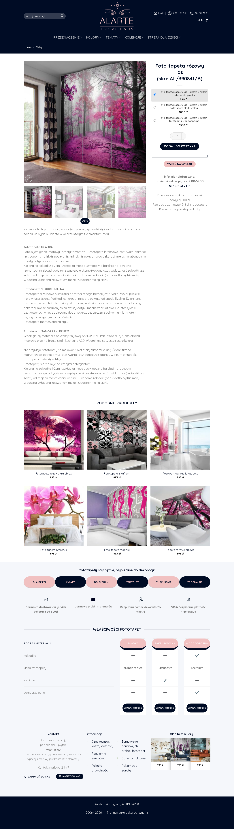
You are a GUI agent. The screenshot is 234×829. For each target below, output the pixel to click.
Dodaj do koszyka (179, 146)
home (27, 47)
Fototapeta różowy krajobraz (53, 473)
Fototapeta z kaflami (117, 473)
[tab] (84, 221)
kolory (92, 37)
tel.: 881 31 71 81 (179, 186)
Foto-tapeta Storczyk (53, 550)
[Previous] (31, 122)
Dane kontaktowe (134, 758)
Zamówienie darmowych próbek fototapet (133, 746)
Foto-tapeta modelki (117, 550)
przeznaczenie (66, 37)
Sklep (39, 47)
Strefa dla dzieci (163, 37)
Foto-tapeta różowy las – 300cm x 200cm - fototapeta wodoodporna (183, 119)
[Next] (139, 122)
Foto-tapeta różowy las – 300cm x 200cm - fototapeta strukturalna (183, 106)
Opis (85, 221)
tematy (112, 37)
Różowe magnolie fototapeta (180, 473)
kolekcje (133, 37)
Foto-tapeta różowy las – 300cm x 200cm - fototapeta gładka (183, 93)
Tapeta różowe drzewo (180, 550)
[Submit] (62, 16)
